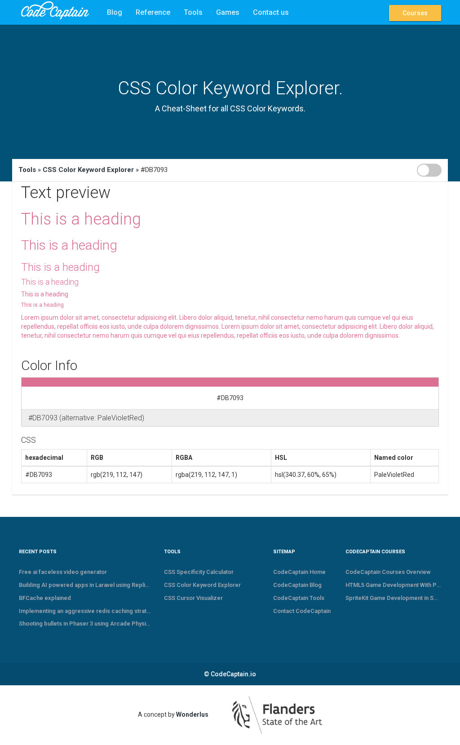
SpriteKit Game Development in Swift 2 (393, 598)
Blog (114, 12)
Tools (193, 12)
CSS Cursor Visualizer (193, 598)
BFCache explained (45, 598)
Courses (415, 13)
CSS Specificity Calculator (199, 572)
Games (227, 12)
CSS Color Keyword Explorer (88, 170)
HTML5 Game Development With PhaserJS (393, 585)
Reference (153, 12)
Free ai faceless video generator (63, 572)
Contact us (271, 12)
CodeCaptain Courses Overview (388, 572)
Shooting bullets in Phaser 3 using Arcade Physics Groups (84, 623)
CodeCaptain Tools (298, 598)
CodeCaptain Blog (297, 585)
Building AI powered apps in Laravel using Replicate (84, 585)
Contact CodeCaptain (302, 611)
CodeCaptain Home (299, 572)
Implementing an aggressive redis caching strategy (84, 611)
